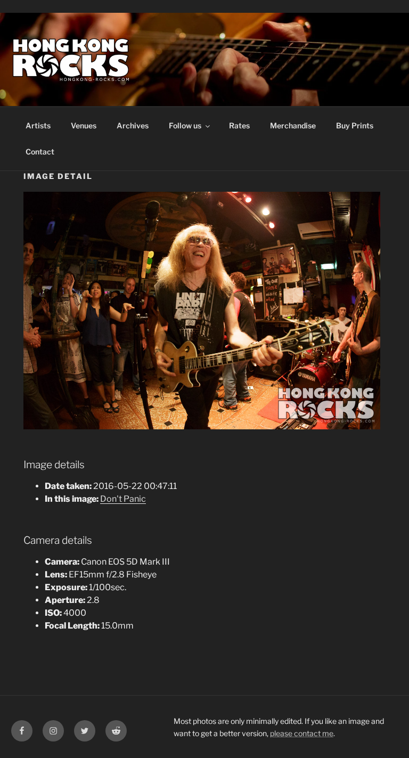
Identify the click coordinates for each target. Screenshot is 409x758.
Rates (239, 125)
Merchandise (293, 125)
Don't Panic (123, 499)
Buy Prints (354, 125)
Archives (133, 125)
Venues (83, 125)
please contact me (301, 733)
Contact (40, 151)
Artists (38, 125)
